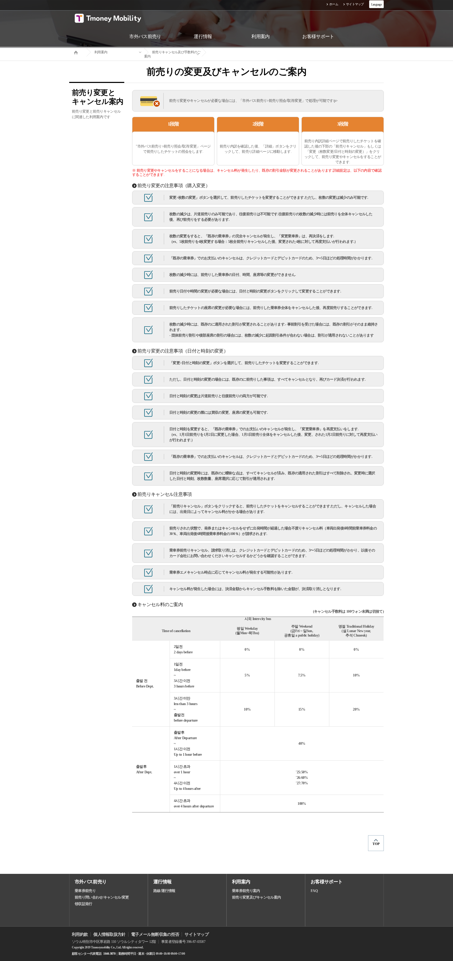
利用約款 (80, 934)
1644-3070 (109, 953)
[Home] (78, 52)
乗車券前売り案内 (246, 891)
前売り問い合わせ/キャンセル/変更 (102, 897)
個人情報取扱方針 (109, 934)
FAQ (314, 891)
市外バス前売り (90, 881)
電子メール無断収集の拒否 (155, 934)
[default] (231, 52)
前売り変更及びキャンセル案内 (256, 897)
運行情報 (162, 881)
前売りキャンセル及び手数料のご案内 (172, 54)
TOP (376, 844)
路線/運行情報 (164, 891)
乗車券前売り (85, 891)
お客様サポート (326, 881)
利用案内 (100, 52)
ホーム (333, 4)
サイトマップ (355, 4)
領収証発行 (83, 904)
